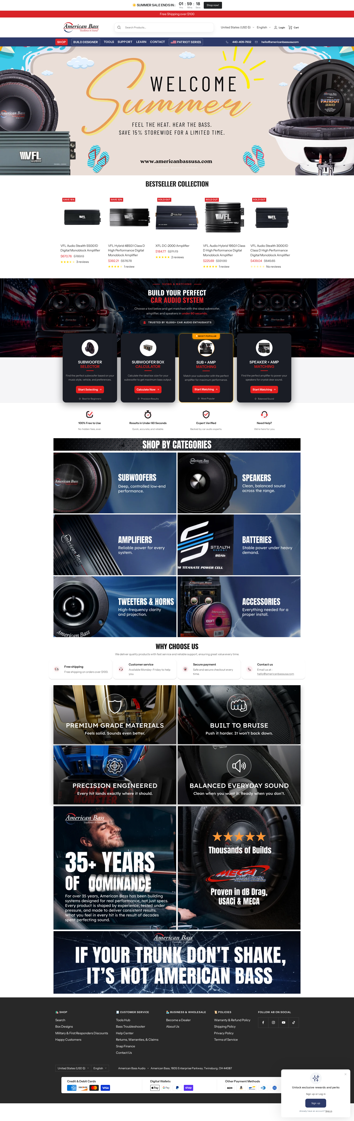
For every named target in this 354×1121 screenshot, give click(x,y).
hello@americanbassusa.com (280, 42)
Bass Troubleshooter (130, 1026)
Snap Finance (125, 1046)
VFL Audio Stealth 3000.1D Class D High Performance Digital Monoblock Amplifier (270, 250)
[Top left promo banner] (114, 868)
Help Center (124, 1033)
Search (60, 1020)
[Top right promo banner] (239, 868)
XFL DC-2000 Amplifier (172, 246)
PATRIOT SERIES (189, 42)
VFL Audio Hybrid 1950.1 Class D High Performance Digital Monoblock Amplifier (224, 250)
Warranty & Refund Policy (232, 1020)
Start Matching (204, 389)
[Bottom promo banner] (177, 962)
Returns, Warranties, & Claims (137, 1039)
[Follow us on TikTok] (294, 1022)
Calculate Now (146, 389)
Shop (61, 42)
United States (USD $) (236, 27)
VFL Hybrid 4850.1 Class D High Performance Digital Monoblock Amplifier (126, 250)
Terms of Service (226, 1039)
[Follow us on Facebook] (263, 1022)
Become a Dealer (178, 1020)
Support (125, 42)
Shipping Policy (225, 1026)
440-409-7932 (241, 42)
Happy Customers (68, 1039)
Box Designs (64, 1026)
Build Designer (85, 42)
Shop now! (213, 5)
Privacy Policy (224, 1033)
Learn (141, 42)
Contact (157, 42)
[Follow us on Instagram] (273, 1022)
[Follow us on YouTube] (283, 1022)
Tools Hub (123, 1020)
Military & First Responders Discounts (81, 1033)
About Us (172, 1026)
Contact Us (124, 1053)
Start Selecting (88, 389)
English (262, 27)
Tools (109, 42)
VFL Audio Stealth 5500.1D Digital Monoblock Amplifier (80, 248)
